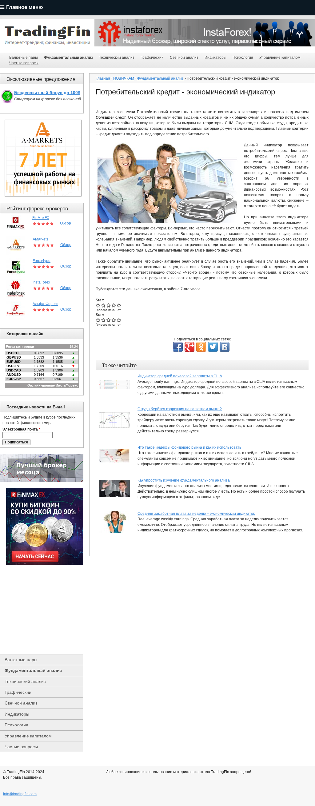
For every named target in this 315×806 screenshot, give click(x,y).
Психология (243, 57)
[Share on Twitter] (213, 347)
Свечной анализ (184, 57)
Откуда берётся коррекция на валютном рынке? (180, 409)
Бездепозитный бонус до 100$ (47, 92)
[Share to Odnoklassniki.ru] (201, 347)
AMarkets (40, 239)
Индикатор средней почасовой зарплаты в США (180, 376)
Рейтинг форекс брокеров (37, 209)
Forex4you (41, 261)
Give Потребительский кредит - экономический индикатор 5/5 (119, 305)
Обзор (65, 223)
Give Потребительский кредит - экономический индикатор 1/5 (98, 305)
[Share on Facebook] (178, 347)
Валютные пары (23, 57)
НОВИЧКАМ (123, 78)
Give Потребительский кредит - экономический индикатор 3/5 (108, 305)
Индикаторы (215, 57)
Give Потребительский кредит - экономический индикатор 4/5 (114, 305)
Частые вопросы (23, 63)
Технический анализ (116, 57)
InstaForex (41, 282)
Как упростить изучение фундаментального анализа (184, 480)
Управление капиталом (279, 57)
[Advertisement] (44, 609)
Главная (103, 78)
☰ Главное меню (21, 7)
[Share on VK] (224, 347)
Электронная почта (21, 429)
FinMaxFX (40, 218)
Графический (152, 57)
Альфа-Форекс (45, 304)
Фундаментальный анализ (68, 57)
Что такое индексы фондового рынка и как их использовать (189, 447)
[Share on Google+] (189, 347)
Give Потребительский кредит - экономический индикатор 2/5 (103, 305)
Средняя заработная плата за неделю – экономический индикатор (196, 513)
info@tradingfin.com (20, 794)
